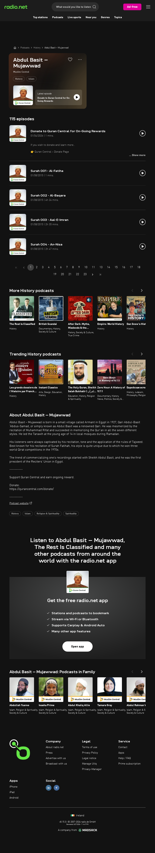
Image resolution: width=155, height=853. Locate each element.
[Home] (14, 47)
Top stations (40, 17)
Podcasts (57, 17)
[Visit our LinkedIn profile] (48, 788)
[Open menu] (148, 7)
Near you (91, 17)
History (18, 79)
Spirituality (71, 514)
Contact (122, 747)
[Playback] (77, 97)
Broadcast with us (56, 763)
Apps (121, 752)
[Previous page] (24, 268)
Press (49, 752)
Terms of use (89, 747)
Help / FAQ (124, 758)
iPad (12, 792)
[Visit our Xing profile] (56, 788)
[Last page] (100, 275)
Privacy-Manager (92, 769)
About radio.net (55, 747)
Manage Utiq (89, 763)
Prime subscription (129, 763)
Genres (105, 17)
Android (14, 797)
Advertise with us (56, 758)
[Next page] (93, 275)
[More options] (80, 59)
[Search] (94, 7)
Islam (31, 79)
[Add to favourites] (70, 59)
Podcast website (19, 503)
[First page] (16, 268)
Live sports (74, 17)
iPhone (13, 786)
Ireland (79, 815)
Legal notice (89, 758)
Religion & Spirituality (48, 514)
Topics (118, 17)
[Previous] (132, 289)
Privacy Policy (90, 752)
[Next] (142, 289)
